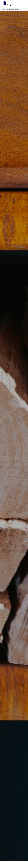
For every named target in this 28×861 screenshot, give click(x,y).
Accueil (3, 9)
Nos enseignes (10, 9)
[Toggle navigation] (25, 3)
